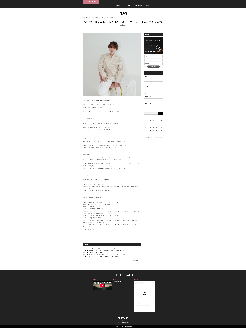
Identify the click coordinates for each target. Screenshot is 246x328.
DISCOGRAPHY (119, 5)
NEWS (110, 1)
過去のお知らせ (136, 260)
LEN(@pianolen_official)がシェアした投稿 (144, 309)
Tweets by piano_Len (117, 281)
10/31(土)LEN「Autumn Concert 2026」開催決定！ (99, 252)
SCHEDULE (138, 1)
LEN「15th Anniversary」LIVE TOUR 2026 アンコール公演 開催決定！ (103, 256)
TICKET (129, 5)
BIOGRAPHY (157, 1)
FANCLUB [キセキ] (148, 1)
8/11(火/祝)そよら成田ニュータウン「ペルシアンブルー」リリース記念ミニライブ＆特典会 (107, 254)
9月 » (159, 137)
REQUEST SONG (138, 5)
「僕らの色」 (119, 1)
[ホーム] (83, 17)
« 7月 (148, 137)
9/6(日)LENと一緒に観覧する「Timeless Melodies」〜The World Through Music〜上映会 (107, 250)
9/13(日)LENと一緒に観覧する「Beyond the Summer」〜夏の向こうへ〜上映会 (105, 248)
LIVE (129, 1)
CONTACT (148, 5)
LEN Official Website (91, 2)
